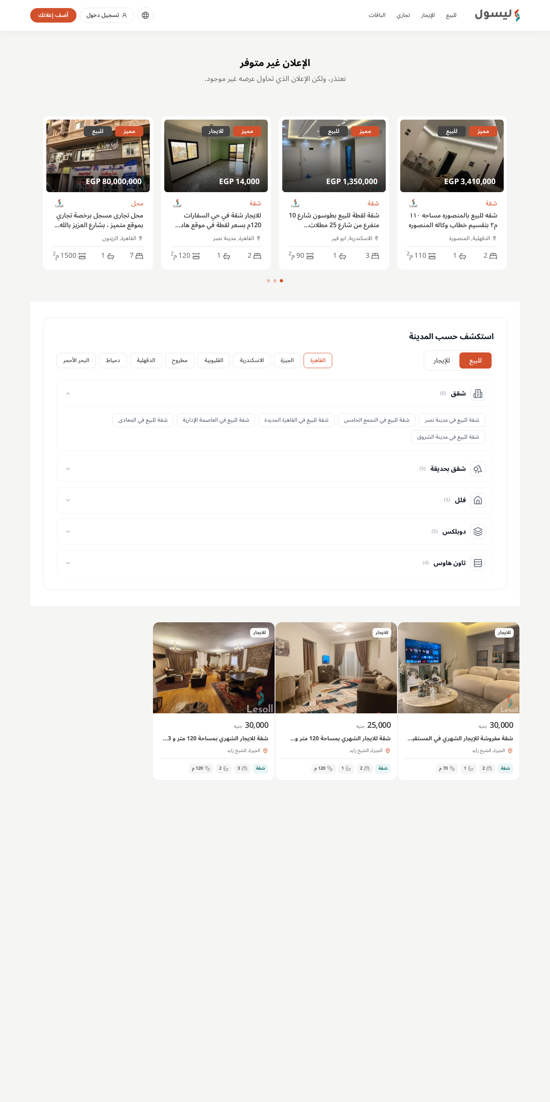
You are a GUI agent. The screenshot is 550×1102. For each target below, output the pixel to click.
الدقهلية (146, 360)
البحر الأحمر (76, 360)
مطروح (180, 360)
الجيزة (287, 360)
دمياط (113, 360)
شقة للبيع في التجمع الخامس (376, 420)
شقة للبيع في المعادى (142, 420)
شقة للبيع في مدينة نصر (452, 420)
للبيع (451, 15)
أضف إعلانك (53, 15)
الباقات (377, 15)
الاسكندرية (252, 360)
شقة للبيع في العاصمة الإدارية (216, 420)
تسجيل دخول (103, 15)
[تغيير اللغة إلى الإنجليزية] (145, 15)
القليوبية (214, 360)
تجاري (403, 15)
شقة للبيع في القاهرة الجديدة (297, 420)
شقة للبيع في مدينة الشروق (448, 437)
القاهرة (317, 360)
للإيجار (428, 15)
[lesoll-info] (414, 204)
